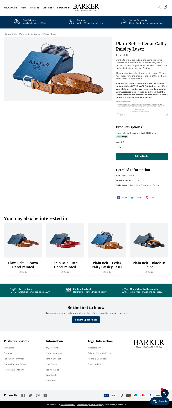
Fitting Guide (52, 369)
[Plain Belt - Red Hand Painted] (65, 240)
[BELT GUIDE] (142, 115)
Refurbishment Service (15, 369)
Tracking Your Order (14, 358)
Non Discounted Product (148, 185)
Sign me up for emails (86, 320)
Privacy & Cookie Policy (99, 353)
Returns (8, 353)
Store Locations (54, 353)
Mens (23, 7)
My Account (52, 347)
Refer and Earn (95, 364)
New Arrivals (10, 7)
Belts (14, 34)
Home (7, 34)
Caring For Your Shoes (15, 364)
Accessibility (94, 347)
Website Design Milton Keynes (89, 405)
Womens (34, 7)
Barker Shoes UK (68, 405)
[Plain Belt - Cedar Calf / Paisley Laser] (107, 240)
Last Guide (51, 375)
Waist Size (121, 142)
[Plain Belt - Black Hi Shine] (149, 240)
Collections (48, 7)
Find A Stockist (53, 358)
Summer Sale (64, 7)
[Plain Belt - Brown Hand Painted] (23, 240)
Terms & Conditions (97, 358)
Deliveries (9, 347)
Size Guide (51, 364)
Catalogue (51, 380)
